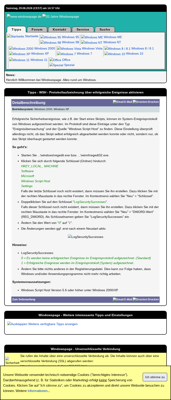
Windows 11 (38, 60)
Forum (37, 29)
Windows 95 (70, 37)
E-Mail (128, 101)
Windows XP (39, 53)
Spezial (68, 65)
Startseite (31, 36)
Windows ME (112, 37)
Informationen (37, 391)
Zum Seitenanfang (23, 299)
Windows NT (111, 42)
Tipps (16, 29)
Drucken (153, 101)
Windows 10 (134, 53)
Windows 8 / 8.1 (142, 48)
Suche (105, 29)
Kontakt (59, 29)
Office (65, 60)
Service (83, 29)
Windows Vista (91, 48)
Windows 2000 (44, 48)
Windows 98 (70, 42)
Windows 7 (84, 53)
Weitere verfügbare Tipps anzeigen (52, 324)
